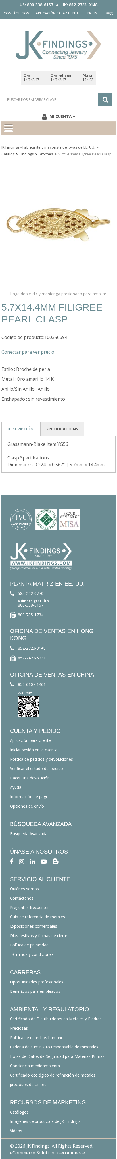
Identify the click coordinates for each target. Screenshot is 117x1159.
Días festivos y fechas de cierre (38, 935)
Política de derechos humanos (38, 1037)
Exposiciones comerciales (33, 926)
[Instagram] (21, 861)
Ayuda (15, 787)
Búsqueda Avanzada (28, 833)
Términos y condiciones (32, 954)
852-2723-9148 (32, 648)
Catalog (7, 154)
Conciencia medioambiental (35, 1065)
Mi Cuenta (60, 116)
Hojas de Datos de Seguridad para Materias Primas (57, 1056)
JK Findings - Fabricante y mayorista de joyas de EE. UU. (48, 147)
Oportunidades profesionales (36, 982)
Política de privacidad (29, 945)
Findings (27, 154)
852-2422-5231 (32, 658)
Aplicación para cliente (57, 13)
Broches (46, 154)
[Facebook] (12, 861)
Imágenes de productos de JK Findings (45, 1121)
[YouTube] (44, 861)
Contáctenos (16, 13)
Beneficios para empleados (35, 991)
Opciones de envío (27, 806)
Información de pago (29, 796)
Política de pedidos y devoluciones (41, 759)
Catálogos (19, 1112)
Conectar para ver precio (27, 352)
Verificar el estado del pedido (36, 768)
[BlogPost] (55, 861)
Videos (16, 1130)
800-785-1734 (30, 614)
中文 (109, 13)
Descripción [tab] (20, 429)
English (92, 13)
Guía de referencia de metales (37, 916)
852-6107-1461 (32, 684)
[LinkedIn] (32, 861)
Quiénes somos (24, 888)
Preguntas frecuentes (29, 907)
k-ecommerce (70, 1153)
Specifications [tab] (62, 429)
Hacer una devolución (30, 778)
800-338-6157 (30, 605)
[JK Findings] (58, 45)
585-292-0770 (30, 593)
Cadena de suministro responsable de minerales (54, 1047)
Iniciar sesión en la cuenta (33, 749)
